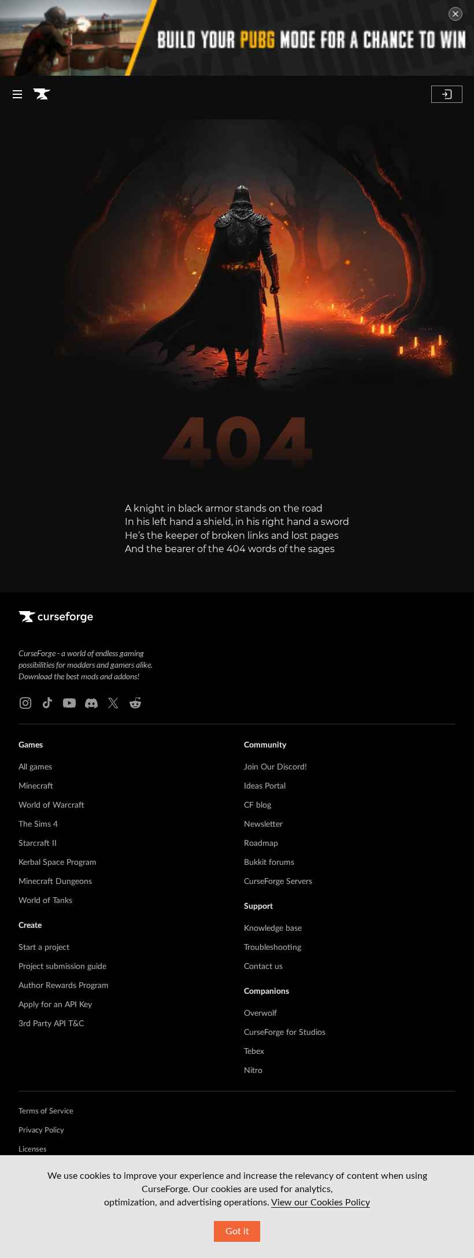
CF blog (257, 805)
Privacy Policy (41, 1130)
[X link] (113, 703)
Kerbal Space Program (57, 863)
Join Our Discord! (275, 767)
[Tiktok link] (47, 703)
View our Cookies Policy (320, 1202)
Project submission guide (62, 967)
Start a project (43, 948)
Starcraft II (37, 843)
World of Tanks (45, 901)
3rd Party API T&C (51, 1024)
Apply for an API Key (55, 1005)
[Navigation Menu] (17, 94)
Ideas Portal (265, 786)
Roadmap (261, 843)
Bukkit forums (269, 863)
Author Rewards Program (63, 986)
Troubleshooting (272, 948)
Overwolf (260, 1013)
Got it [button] (237, 1231)
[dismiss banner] (455, 14)
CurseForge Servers (278, 882)
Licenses (32, 1149)
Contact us (263, 967)
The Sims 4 (38, 824)
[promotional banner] (237, 38)
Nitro (253, 1071)
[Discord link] (91, 703)
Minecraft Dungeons (55, 882)
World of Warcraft (51, 805)
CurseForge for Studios (284, 1032)
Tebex (254, 1052)
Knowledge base (273, 928)
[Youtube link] (69, 703)
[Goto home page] (41, 94)
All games (35, 767)
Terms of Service (45, 1111)
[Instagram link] (25, 703)
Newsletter (263, 824)
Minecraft (35, 786)
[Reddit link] (135, 703)
